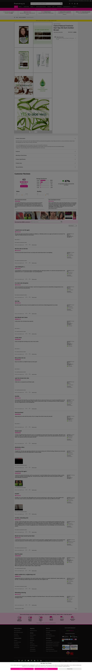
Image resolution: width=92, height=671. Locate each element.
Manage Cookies (69, 668)
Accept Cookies (22, 668)
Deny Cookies (46, 668)
